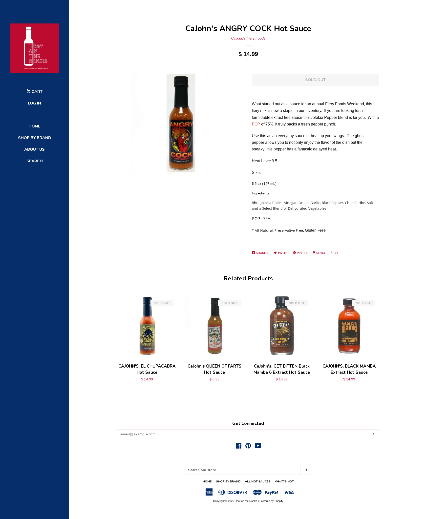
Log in (34, 103)
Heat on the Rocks (246, 500)
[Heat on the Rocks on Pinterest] (248, 447)
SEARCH (34, 161)
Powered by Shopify (271, 500)
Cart (37, 91)
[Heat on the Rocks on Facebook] (238, 447)
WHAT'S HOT (284, 481)
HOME (34, 126)
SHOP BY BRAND (34, 138)
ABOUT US (34, 149)
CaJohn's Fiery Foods (248, 38)
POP (256, 124)
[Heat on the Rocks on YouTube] (258, 447)
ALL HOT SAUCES (257, 481)
